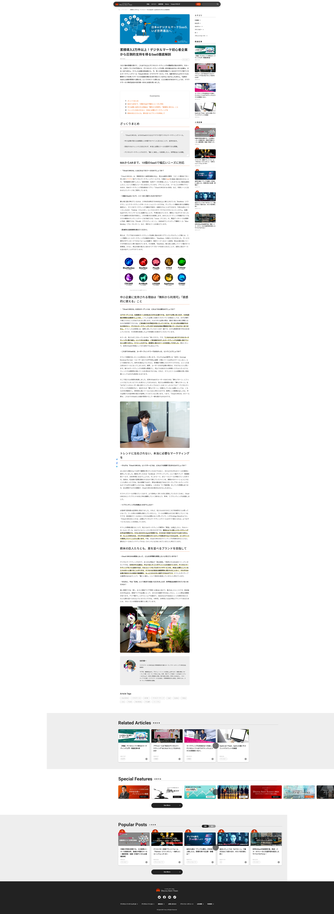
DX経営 (197, 20)
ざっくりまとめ (133, 101)
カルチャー (198, 26)
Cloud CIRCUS (125, 698)
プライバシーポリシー (186, 904)
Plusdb (130, 701)
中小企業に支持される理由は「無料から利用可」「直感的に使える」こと (153, 107)
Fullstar (184, 698)
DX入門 (197, 23)
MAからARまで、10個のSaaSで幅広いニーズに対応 (145, 104)
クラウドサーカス (136, 698)
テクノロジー (186, 59)
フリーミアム (156, 701)
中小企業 (147, 701)
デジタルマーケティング (158, 698)
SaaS (168, 179)
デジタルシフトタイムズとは (128, 904)
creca (123, 701)
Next (216, 746)
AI (195, 32)
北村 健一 (146, 698)
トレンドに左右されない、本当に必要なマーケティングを (148, 110)
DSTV (198, 4)
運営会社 (160, 904)
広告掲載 (199, 904)
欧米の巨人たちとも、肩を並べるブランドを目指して (146, 113)
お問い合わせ (172, 904)
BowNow (176, 698)
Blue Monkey (139, 701)
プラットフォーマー (200, 35)
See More (167, 805)
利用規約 (209, 904)
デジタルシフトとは (147, 904)
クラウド (129, 179)
